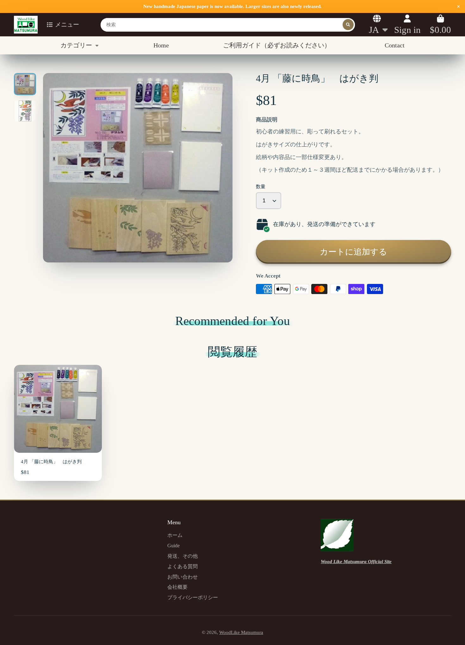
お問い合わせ (182, 577)
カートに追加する (353, 251)
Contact (395, 45)
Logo (26, 25)
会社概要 (177, 587)
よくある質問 (182, 566)
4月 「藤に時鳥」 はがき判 (58, 423)
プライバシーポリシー (192, 597)
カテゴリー (76, 45)
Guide (173, 545)
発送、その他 (182, 556)
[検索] (348, 24)
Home (161, 45)
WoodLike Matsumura (241, 632)
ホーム (175, 535)
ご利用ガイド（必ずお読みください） (277, 45)
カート (440, 24)
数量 (260, 186)
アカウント (407, 24)
